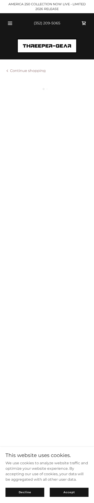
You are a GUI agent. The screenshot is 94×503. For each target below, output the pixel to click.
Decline (25, 492)
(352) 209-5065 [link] (47, 23)
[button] (10, 23)
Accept (69, 492)
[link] (47, 46)
